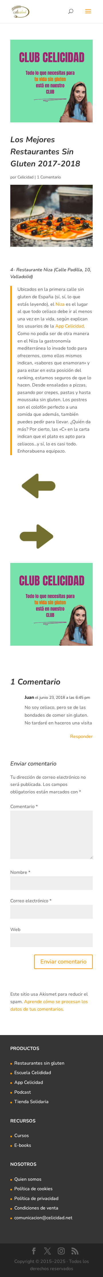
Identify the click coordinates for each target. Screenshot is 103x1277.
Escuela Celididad (32, 1073)
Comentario (24, 806)
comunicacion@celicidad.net (43, 1218)
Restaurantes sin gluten (39, 1063)
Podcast (22, 1092)
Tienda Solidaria (31, 1102)
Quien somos (27, 1179)
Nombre (20, 872)
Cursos (21, 1135)
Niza (60, 304)
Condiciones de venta (36, 1208)
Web (15, 929)
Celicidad (25, 177)
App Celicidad (69, 326)
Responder (81, 736)
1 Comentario (49, 177)
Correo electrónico (31, 901)
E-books (22, 1145)
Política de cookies (33, 1189)
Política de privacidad (36, 1198)
